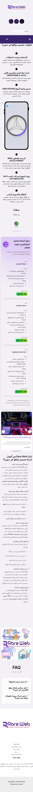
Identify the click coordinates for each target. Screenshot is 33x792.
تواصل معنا (16, 749)
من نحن (16, 752)
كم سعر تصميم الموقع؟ (18, 682)
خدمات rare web (16, 747)
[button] (29, 39)
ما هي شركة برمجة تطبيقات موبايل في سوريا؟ (16, 697)
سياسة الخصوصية (16, 754)
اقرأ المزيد (27, 447)
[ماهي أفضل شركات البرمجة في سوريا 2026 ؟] (16, 423)
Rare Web (16, 744)
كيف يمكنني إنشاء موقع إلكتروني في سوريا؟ (18, 689)
